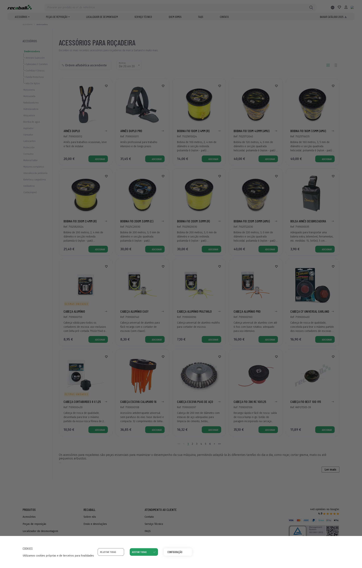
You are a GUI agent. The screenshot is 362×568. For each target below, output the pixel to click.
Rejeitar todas (108, 551)
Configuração (174, 552)
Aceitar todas (139, 551)
